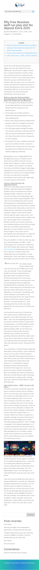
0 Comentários (16, 34)
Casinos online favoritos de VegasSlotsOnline (22, 53)
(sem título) (7, 524)
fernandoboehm (12, 32)
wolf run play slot (10, 249)
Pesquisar (30, 515)
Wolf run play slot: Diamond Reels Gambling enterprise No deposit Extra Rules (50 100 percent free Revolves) (21, 47)
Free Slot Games (9, 544)
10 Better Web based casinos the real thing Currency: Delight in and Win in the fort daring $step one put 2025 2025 (18, 535)
